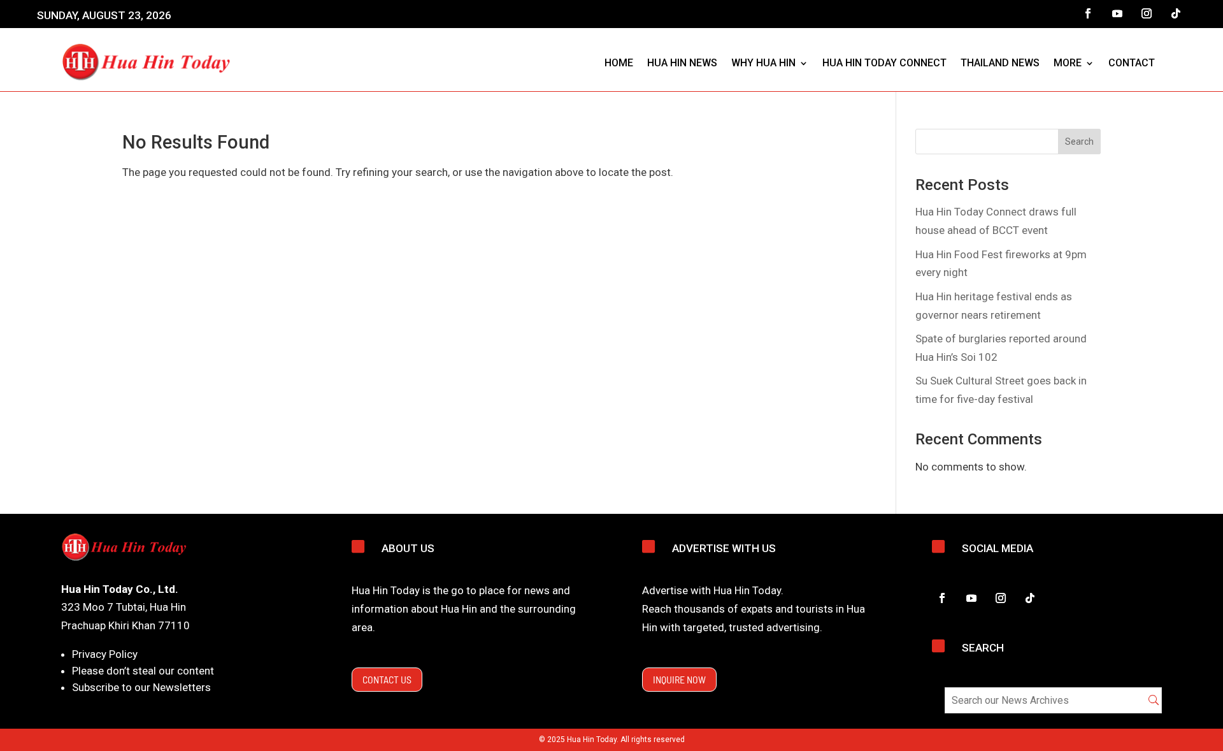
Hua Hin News (682, 63)
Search (1079, 141)
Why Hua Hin (763, 63)
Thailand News (1000, 63)
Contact (1131, 63)
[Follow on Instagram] (1146, 13)
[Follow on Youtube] (1117, 13)
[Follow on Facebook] (1088, 13)
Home (618, 63)
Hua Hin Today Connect (884, 63)
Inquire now (679, 679)
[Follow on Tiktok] (1176, 13)
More (1068, 63)
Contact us (386, 679)
